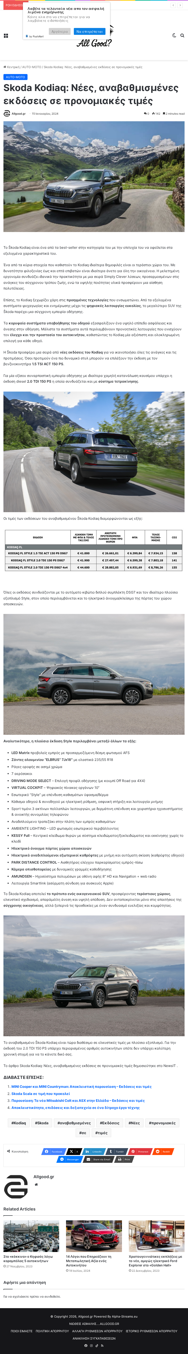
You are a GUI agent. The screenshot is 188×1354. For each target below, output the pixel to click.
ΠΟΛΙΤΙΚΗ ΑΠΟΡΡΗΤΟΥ (52, 1331)
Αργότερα (60, 31)
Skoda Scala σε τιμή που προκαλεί (40, 1093)
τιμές (103, 1132)
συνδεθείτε (52, 1296)
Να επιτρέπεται (90, 31)
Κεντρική (13, 67)
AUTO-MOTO (31, 67)
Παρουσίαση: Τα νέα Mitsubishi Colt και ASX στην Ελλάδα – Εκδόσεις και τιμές (78, 1100)
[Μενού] (5, 37)
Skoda (42, 1123)
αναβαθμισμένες (75, 1123)
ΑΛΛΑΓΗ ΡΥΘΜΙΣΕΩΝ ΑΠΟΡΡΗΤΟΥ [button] (97, 1331)
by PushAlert (36, 36)
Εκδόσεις (110, 1123)
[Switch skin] (174, 37)
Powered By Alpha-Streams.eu (116, 1316)
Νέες (135, 1123)
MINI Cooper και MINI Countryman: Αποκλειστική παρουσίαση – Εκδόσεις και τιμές (81, 1086)
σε (84, 1132)
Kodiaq (20, 1123)
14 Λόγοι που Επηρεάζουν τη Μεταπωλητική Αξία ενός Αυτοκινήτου (88, 1261)
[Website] (36, 1184)
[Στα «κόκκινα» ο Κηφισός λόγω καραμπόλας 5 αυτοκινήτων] (31, 1236)
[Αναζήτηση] (182, 37)
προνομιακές (163, 1123)
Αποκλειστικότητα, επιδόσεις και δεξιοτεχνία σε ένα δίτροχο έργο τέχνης (75, 1107)
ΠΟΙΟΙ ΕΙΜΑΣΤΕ (22, 1331)
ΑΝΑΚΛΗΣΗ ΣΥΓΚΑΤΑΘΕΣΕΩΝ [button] (94, 1338)
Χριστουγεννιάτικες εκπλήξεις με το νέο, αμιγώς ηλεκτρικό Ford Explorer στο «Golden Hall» (155, 1261)
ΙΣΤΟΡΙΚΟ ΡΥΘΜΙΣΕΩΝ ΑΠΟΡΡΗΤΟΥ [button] (151, 1331)
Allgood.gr (19, 113)
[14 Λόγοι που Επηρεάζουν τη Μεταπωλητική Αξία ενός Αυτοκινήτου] (94, 1236)
